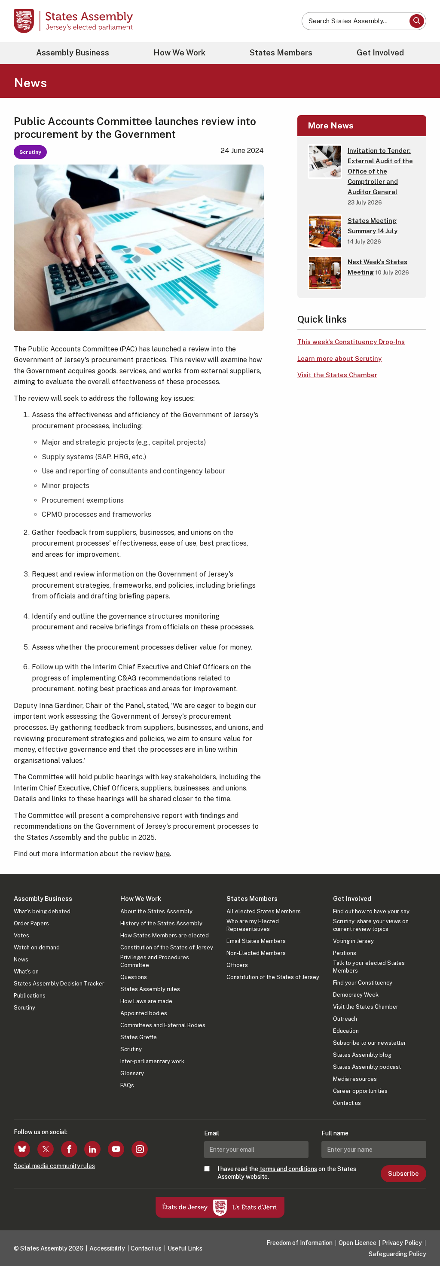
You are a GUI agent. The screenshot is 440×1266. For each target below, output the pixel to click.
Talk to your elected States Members (369, 967)
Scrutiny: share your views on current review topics (371, 925)
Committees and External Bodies (162, 1025)
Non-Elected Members (256, 953)
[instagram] (139, 1149)
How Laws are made (146, 1001)
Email (211, 1133)
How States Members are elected (164, 935)
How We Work (179, 52)
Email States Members (256, 941)
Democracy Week (356, 994)
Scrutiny (24, 1007)
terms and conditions (288, 1168)
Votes (21, 935)
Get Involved (380, 52)
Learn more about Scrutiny (339, 358)
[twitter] (45, 1149)
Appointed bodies (143, 1013)
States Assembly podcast (367, 1067)
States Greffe (138, 1037)
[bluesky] (22, 1149)
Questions (133, 977)
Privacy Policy (402, 1242)
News (21, 959)
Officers (237, 965)
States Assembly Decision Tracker (59, 983)
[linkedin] (92, 1149)
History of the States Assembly (161, 923)
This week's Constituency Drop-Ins (351, 341)
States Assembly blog (362, 1055)
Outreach (345, 1019)
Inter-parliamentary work (152, 1061)
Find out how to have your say (371, 911)
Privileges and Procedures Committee (154, 961)
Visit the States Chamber (337, 374)
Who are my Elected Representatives (252, 925)
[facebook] (69, 1149)
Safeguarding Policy (397, 1254)
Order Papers (31, 923)
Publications (30, 995)
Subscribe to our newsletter (369, 1043)
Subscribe (403, 1173)
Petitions (344, 953)
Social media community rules (54, 1165)
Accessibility (107, 1248)
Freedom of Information (299, 1242)
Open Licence (357, 1242)
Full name (334, 1133)
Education (346, 1031)
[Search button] (416, 21)
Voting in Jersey (353, 941)
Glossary (132, 1073)
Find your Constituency (362, 982)
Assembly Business (72, 52)
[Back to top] (419, 1237)
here (163, 854)
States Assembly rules (150, 989)
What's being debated (42, 911)
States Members (281, 52)
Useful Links (185, 1248)
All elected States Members (263, 911)
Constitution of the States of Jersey (166, 947)
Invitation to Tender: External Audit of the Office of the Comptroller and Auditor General (380, 171)
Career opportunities (360, 1091)
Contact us (347, 1103)
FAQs (127, 1085)
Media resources (355, 1079)
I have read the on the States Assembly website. (286, 1172)
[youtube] (116, 1149)
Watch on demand (37, 947)
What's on (26, 971)
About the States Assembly (156, 911)
